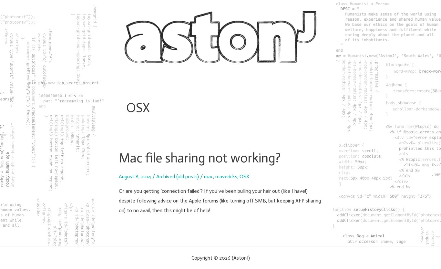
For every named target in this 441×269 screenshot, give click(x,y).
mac (208, 176)
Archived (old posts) (177, 176)
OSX (244, 176)
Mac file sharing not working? (200, 158)
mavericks (226, 176)
